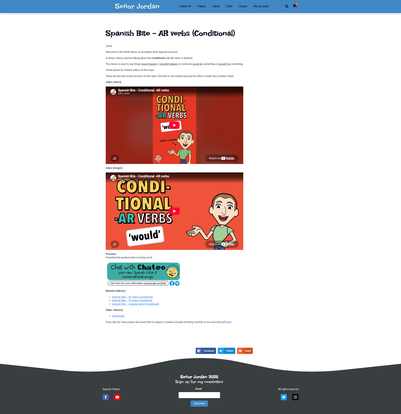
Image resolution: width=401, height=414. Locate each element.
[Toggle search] (287, 6)
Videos (201, 6)
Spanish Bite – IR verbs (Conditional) (132, 300)
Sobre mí (185, 6)
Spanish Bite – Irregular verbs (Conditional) (135, 304)
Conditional (118, 315)
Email (199, 388)
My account (261, 6)
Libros (216, 6)
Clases (243, 6)
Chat (229, 6)
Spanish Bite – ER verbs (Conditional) (132, 296)
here (228, 322)
